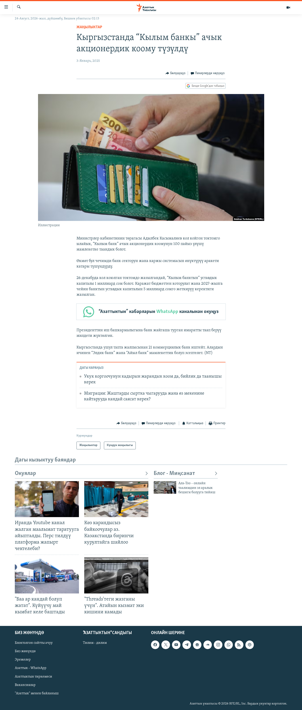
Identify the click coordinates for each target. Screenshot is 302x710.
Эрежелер (23, 659)
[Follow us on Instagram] (218, 644)
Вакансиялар (25, 685)
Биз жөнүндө (25, 651)
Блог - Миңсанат (174, 473)
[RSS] (239, 644)
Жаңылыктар (89, 27)
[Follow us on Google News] (197, 644)
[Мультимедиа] (288, 7)
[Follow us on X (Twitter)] (165, 644)
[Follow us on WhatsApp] (228, 644)
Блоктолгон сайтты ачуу (34, 643)
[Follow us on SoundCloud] (207, 644)
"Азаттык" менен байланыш (37, 693)
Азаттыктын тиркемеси (33, 676)
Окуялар (25, 473)
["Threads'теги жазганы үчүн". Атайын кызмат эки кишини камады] (116, 575)
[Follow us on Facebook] (155, 644)
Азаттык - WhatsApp (30, 668)
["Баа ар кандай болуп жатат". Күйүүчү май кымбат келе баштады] (47, 575)
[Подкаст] (249, 644)
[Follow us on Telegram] (186, 644)
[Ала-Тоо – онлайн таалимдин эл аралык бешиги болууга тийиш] (165, 487)
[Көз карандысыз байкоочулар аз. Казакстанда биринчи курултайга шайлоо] (116, 499)
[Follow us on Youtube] (176, 644)
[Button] (175, 73)
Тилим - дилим (95, 643)
